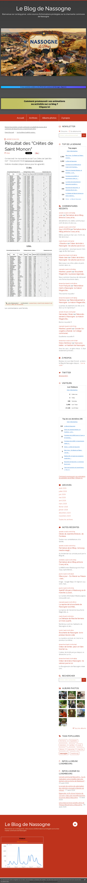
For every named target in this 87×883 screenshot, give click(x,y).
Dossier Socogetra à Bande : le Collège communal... (71, 330)
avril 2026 (62, 501)
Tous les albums (80, 728)
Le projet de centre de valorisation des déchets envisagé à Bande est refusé (71, 788)
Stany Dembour (65, 343)
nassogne (63, 753)
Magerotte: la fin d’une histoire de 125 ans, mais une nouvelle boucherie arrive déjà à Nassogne (72, 795)
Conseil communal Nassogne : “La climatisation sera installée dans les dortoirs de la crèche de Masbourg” (72, 779)
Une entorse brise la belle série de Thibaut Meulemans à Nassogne (71, 804)
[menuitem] (20, 117)
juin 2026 (62, 494)
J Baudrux (63, 243)
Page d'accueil (9, 132)
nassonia (71, 749)
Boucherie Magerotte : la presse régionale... (72, 273)
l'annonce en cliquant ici (34, 161)
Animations (33, 303)
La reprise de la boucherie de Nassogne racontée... (70, 605)
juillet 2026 (63, 491)
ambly (72, 745)
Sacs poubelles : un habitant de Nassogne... (72, 344)
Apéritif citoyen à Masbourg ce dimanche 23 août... (72, 591)
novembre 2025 (65, 516)
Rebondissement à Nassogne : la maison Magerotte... (71, 288)
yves (61, 215)
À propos (65, 118)
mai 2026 (62, 497)
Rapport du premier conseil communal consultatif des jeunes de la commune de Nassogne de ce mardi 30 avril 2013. (26, 128)
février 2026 (63, 507)
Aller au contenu (7, 2)
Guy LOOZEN (64, 229)
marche (80, 749)
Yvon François (64, 286)
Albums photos (49, 118)
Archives (33, 118)
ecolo (79, 745)
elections (63, 745)
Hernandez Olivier (66, 314)
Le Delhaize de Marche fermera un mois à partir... (71, 619)
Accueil (20, 118)
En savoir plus (5, 881)
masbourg (74, 753)
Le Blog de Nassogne (43, 8)
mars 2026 (63, 504)
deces (62, 749)
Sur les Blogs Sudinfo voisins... (26, 132)
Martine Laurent (65, 272)
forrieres (63, 741)
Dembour (63, 300)
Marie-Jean (63, 257)
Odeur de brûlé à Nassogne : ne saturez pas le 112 (72, 244)
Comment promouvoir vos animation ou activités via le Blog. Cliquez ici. (72, 477)
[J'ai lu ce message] (85, 879)
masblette (73, 741)
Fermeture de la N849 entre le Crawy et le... (71, 216)
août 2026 (62, 488)
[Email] (75, 824)
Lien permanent (13, 303)
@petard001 (63, 376)
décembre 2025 (65, 513)
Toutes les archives (66, 519)
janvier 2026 (63, 510)
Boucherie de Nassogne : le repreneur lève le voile (71, 634)
